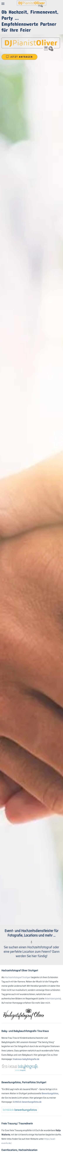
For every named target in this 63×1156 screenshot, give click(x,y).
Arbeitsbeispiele (52, 998)
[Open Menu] (2, 3)
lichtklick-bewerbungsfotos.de (27, 1102)
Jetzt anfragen (21, 57)
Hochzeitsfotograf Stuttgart (18, 977)
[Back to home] (31, 3)
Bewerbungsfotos (50, 1093)
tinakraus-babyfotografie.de (26, 1059)
